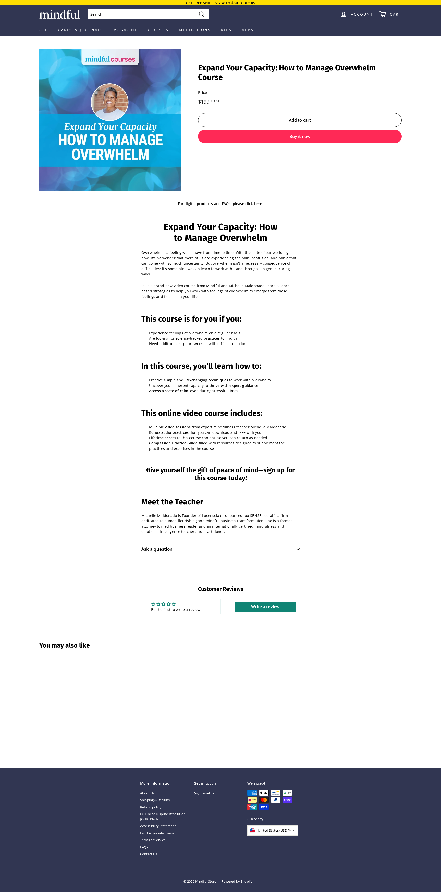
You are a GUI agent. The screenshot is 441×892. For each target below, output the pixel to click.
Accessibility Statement (158, 826)
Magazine (125, 29)
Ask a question (157, 549)
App (43, 29)
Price (202, 92)
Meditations (195, 29)
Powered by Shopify (237, 881)
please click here (247, 203)
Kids (226, 29)
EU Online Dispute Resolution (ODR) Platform (163, 816)
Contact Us (148, 854)
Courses (158, 29)
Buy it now (300, 136)
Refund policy (150, 807)
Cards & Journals (80, 29)
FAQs (144, 847)
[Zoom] (110, 120)
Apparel (252, 29)
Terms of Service (152, 840)
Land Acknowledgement (159, 833)
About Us (147, 793)
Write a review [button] (265, 606)
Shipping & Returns (155, 800)
